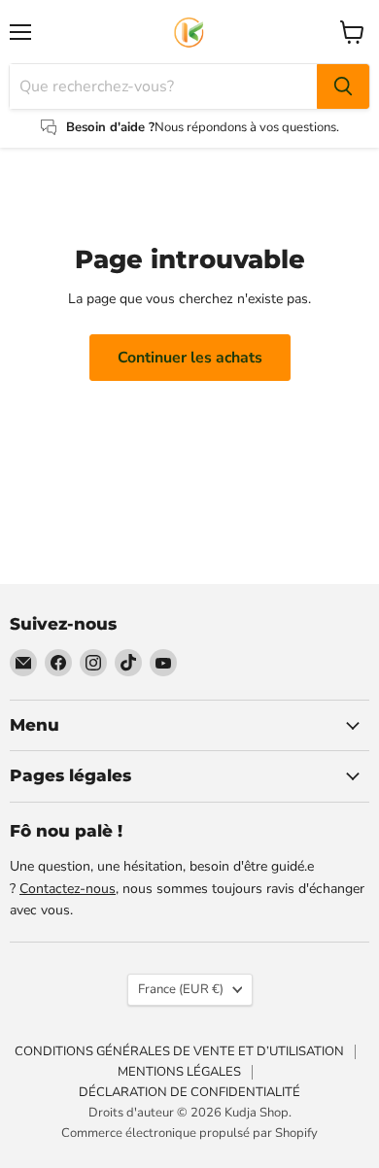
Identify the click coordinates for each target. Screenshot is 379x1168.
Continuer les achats (190, 357)
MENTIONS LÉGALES (179, 1072)
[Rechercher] (343, 86)
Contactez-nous (67, 888)
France (181, 989)
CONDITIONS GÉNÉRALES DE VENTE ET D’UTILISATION (179, 1051)
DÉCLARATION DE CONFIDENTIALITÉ (189, 1092)
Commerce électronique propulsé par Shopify (189, 1133)
